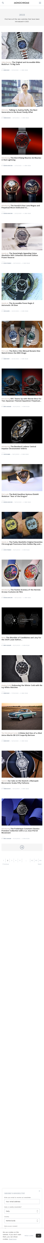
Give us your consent (10, 1226)
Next (39, 864)
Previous (6, 864)
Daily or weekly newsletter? (12, 1207)
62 (32, 860)
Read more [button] (12, 1239)
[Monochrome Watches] (21, 3)
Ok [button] (38, 1235)
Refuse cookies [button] (29, 1235)
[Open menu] (40, 3)
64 (40, 860)
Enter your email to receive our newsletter (17, 1197)
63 (36, 860)
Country (6, 1216)
